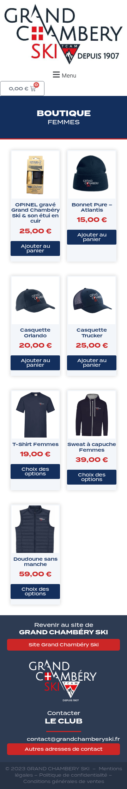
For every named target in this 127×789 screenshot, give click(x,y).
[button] (63, 74)
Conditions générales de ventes (63, 781)
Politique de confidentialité (73, 775)
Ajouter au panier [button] (35, 248)
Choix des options (35, 471)
